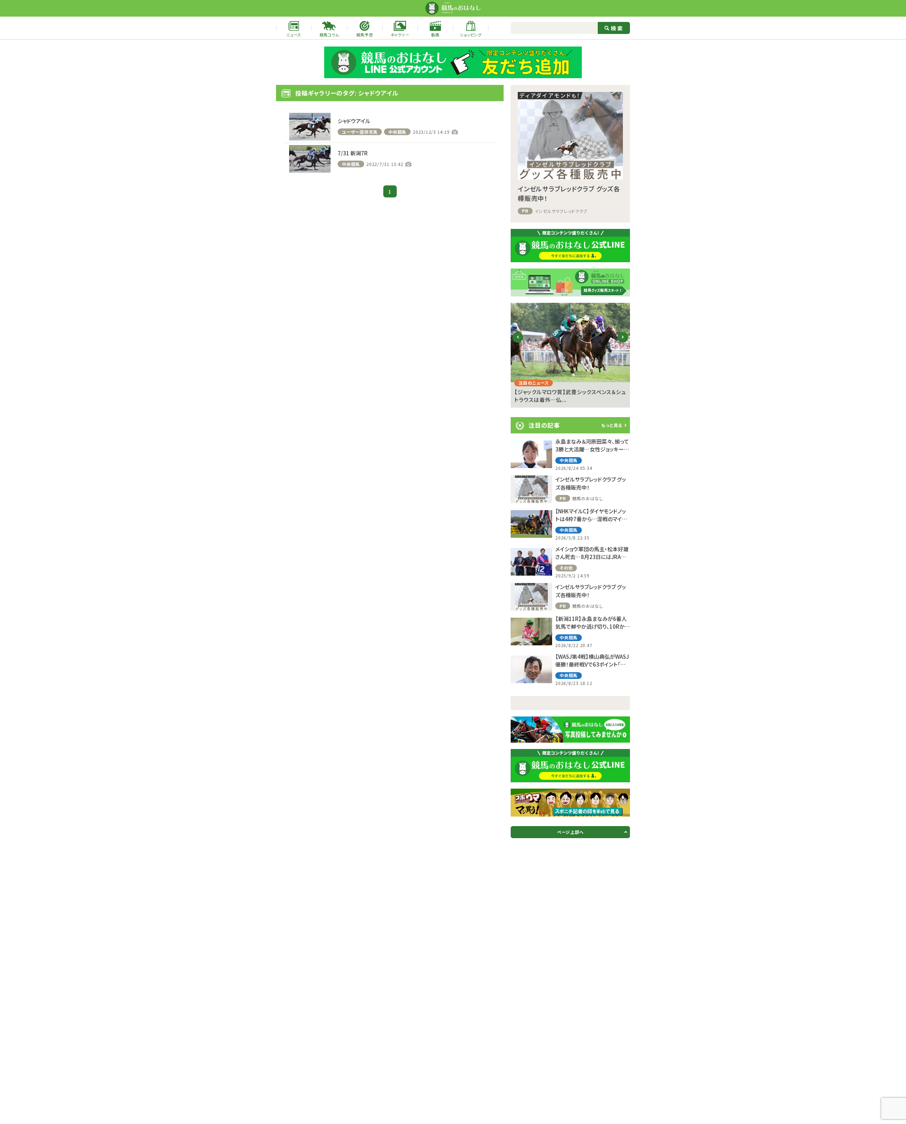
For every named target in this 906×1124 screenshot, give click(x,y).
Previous (518, 342)
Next (623, 342)
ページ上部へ (570, 832)
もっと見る (611, 425)
